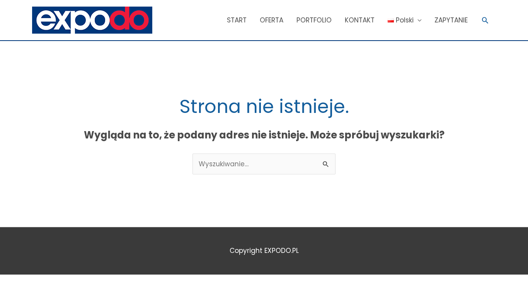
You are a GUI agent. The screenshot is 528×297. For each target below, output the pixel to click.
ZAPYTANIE (451, 20)
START (237, 20)
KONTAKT (360, 20)
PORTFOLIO (314, 20)
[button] (485, 20)
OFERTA (271, 20)
